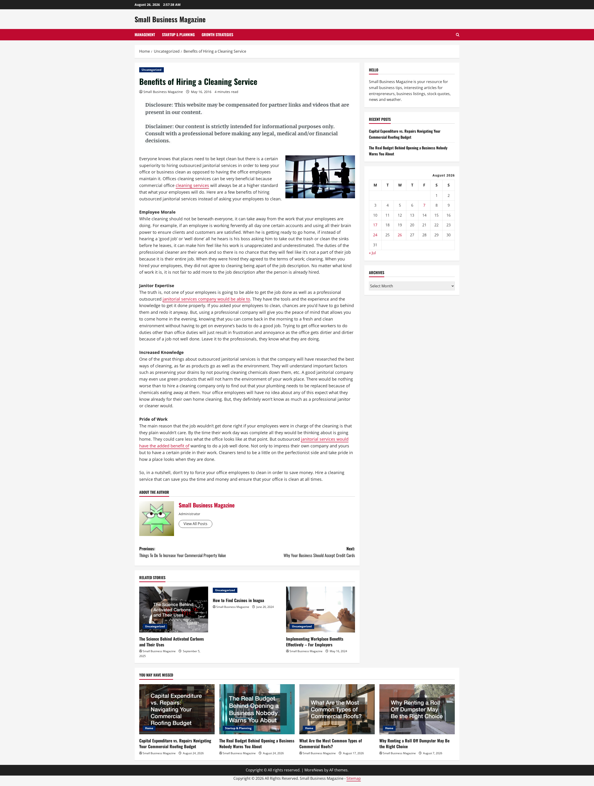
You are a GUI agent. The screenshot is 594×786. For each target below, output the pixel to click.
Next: (319, 551)
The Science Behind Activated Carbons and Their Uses (171, 642)
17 (375, 225)
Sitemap (353, 778)
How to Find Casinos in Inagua (238, 600)
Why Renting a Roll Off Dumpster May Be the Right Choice (414, 743)
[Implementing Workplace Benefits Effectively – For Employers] (320, 609)
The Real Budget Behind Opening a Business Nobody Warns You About (256, 743)
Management (145, 34)
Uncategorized (151, 70)
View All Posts (195, 523)
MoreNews (313, 770)
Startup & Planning (178, 34)
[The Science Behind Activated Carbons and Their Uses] (173, 609)
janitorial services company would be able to (206, 299)
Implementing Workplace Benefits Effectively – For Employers (314, 642)
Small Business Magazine (170, 19)
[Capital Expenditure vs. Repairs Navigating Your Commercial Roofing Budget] (177, 709)
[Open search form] (457, 34)
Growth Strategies (217, 34)
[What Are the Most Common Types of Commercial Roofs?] (337, 709)
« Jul (372, 252)
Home (149, 728)
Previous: (182, 551)
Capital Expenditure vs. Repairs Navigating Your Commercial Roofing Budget (404, 134)
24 (375, 234)
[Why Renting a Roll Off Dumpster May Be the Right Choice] (417, 709)
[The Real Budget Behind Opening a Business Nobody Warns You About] (257, 709)
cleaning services (192, 185)
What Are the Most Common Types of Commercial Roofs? (330, 743)
